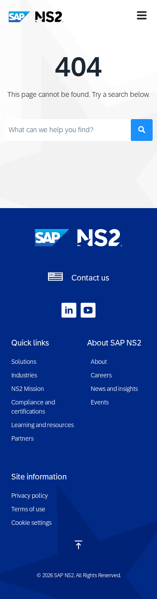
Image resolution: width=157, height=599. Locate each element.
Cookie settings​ (31, 522)
